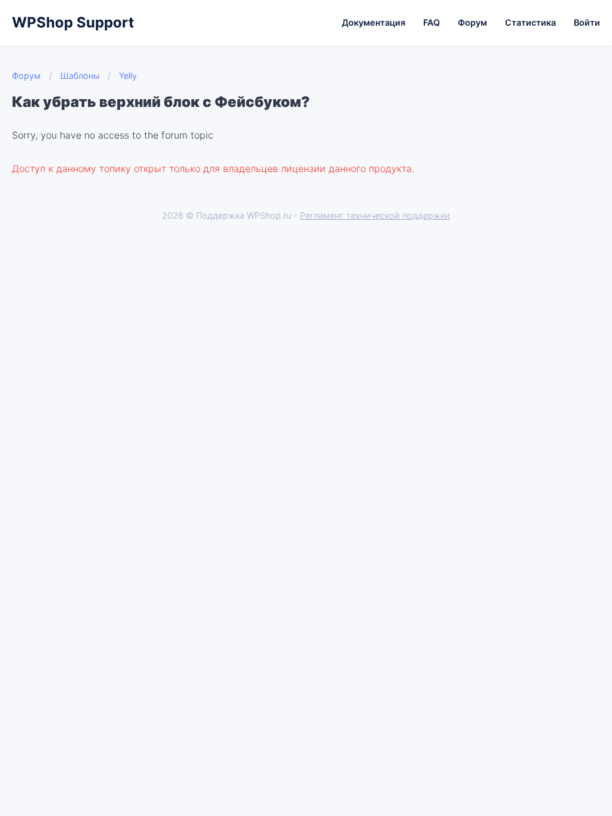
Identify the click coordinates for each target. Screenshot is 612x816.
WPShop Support (73, 22)
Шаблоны (79, 75)
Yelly (128, 75)
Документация (373, 22)
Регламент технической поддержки (375, 215)
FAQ (431, 22)
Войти (587, 22)
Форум (472, 22)
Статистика (530, 22)
